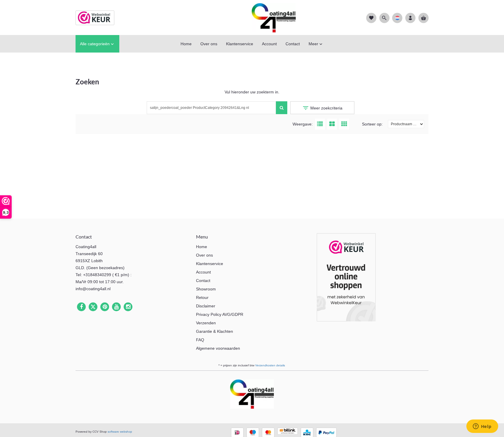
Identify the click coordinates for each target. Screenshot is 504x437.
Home (201, 246)
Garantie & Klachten (214, 331)
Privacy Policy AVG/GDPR (219, 314)
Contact (203, 280)
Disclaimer (205, 306)
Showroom (206, 289)
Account (203, 272)
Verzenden (206, 323)
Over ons (204, 255)
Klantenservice (209, 263)
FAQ (200, 339)
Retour (202, 297)
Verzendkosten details (270, 365)
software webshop (120, 431)
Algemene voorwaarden (218, 348)
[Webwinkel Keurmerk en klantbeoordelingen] (346, 278)
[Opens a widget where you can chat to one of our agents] (482, 426)
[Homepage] (252, 17)
